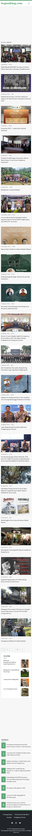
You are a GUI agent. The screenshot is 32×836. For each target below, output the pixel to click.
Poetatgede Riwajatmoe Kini (15, 788)
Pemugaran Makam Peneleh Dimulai (13, 641)
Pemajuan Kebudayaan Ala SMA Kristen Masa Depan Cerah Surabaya (18, 745)
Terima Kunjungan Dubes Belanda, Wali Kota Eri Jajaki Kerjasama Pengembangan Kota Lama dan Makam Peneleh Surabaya (15, 459)
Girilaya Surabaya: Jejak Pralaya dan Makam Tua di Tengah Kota (18, 762)
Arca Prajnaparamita (10, 689)
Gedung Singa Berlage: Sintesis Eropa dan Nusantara (15, 278)
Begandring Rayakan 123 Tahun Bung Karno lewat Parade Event (13, 581)
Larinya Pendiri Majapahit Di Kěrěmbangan (15, 796)
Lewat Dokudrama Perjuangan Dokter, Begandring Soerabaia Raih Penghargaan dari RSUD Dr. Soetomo (15, 219)
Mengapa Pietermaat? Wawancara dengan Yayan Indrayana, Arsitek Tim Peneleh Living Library (15, 611)
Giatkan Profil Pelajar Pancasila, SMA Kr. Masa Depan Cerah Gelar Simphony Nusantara (15, 160)
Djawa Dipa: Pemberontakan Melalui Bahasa (16, 249)
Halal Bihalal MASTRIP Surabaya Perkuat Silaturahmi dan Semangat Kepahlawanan (15, 68)
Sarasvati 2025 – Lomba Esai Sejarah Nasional (13, 129)
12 (17, 649)
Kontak (9, 817)
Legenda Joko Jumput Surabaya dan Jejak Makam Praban (18, 754)
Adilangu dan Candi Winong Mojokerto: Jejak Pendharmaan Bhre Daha (18, 771)
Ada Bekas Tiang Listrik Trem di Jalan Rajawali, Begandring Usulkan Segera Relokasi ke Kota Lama (14, 491)
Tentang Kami (7, 814)
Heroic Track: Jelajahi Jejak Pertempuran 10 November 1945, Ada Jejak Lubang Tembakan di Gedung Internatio (15, 338)
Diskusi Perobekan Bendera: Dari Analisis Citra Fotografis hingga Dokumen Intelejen (15, 398)
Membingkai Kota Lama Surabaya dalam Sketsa (14, 521)
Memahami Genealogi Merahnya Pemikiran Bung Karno (16, 551)
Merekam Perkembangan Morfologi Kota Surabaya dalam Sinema (15, 307)
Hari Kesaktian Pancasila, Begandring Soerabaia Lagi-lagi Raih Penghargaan (14, 369)
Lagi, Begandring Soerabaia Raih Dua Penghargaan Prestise (14, 428)
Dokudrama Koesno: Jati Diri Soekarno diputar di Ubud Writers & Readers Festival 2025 (16, 99)
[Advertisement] (16, 23)
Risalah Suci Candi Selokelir (10, 190)
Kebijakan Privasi (19, 817)
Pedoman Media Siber (22, 814)
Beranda (3, 42)
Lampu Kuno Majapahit (11, 679)
